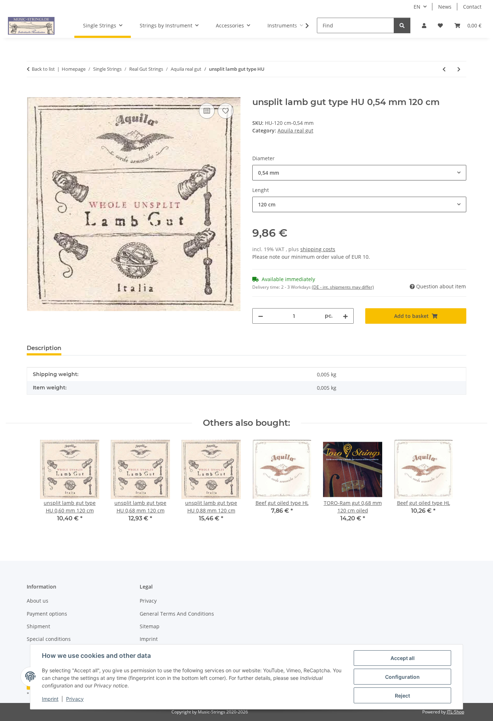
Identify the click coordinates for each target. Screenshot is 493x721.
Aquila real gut (295, 130)
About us (37, 600)
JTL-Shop (455, 712)
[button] (424, 25)
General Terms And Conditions (177, 613)
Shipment (38, 626)
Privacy (75, 699)
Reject (402, 695)
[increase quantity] (345, 316)
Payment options (47, 613)
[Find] (402, 25)
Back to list (43, 69)
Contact (472, 6)
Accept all (403, 658)
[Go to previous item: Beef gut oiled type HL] (444, 69)
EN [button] (417, 6)
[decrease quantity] (261, 316)
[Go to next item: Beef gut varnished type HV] (458, 69)
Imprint (50, 699)
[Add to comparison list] (207, 111)
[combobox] (359, 172)
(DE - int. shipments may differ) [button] (343, 287)
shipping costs (317, 249)
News (444, 6)
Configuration (402, 677)
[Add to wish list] (226, 111)
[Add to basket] (32, 93)
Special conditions (49, 638)
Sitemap (150, 626)
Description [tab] (44, 348)
